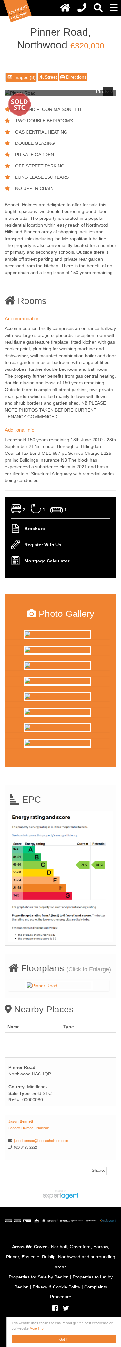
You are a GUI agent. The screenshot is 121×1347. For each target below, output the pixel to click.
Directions (75, 77)
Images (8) (23, 77)
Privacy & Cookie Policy (56, 1286)
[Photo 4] (57, 712)
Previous (13, 91)
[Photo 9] (57, 650)
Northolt (59, 1246)
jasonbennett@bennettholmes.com (41, 1141)
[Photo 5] (57, 727)
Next (108, 91)
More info (37, 1328)
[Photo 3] (57, 696)
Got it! (63, 1339)
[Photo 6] (57, 743)
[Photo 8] (57, 634)
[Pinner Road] (59, 985)
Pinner (12, 1256)
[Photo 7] (57, 681)
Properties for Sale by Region (39, 1276)
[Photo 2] (57, 665)
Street (50, 77)
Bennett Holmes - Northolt (28, 1128)
